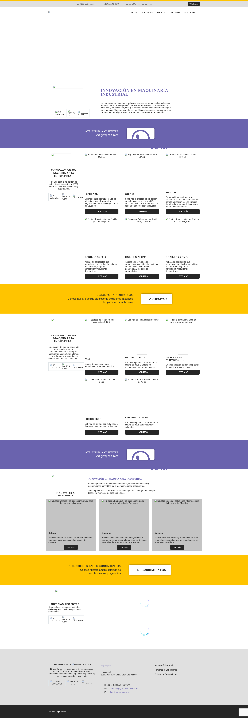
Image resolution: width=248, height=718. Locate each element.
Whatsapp (193, 4)
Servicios (175, 12)
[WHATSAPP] (140, 133)
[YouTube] (173, 4)
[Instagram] (170, 4)
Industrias (147, 12)
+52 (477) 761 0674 (111, 4)
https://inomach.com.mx (119, 692)
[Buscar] (199, 12)
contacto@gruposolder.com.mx (139, 4)
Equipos (161, 12)
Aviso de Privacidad (163, 665)
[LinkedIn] (166, 4)
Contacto (189, 12)
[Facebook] (162, 4)
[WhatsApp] (177, 4)
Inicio (134, 12)
